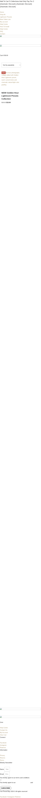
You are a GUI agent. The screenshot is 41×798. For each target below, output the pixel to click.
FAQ (1, 31)
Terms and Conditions (23, 782)
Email (2, 774)
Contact (2, 34)
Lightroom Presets (6, 17)
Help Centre (4, 24)
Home (2, 12)
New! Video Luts (5, 19)
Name (2, 769)
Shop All (2, 14)
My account (4, 22)
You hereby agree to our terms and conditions (14, 778)
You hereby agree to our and (19, 784)
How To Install (4, 26)
